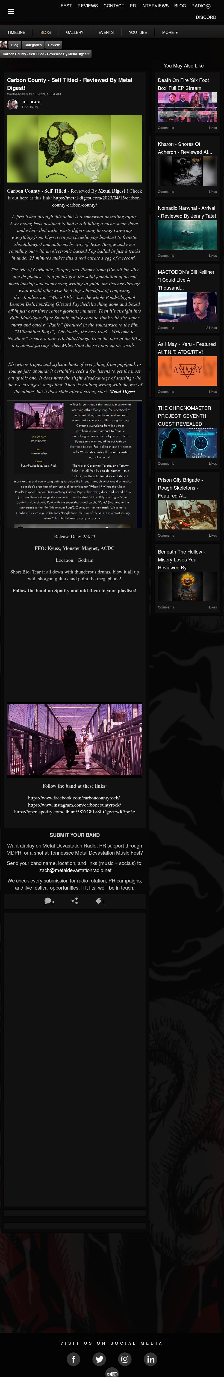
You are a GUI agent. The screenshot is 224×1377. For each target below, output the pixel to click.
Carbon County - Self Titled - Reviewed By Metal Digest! (46, 53)
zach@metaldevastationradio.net (74, 869)
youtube (138, 32)
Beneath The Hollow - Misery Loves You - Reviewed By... (181, 559)
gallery (74, 32)
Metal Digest (111, 190)
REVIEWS (88, 5)
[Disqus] (74, 988)
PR (133, 5)
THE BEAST (31, 101)
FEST (66, 5)
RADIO (198, 5)
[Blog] (5, 65)
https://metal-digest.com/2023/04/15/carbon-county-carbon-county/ (96, 201)
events (106, 32)
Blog (14, 44)
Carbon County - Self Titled (36, 190)
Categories (33, 44)
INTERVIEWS (155, 5)
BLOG (180, 5)
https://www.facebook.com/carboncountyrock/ (74, 797)
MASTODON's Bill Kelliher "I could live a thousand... (186, 279)
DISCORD (206, 17)
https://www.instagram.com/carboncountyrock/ (74, 804)
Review (54, 44)
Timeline (16, 32)
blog (45, 32)
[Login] (208, 5)
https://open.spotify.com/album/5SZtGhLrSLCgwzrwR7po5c (74, 811)
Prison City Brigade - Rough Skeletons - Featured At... (180, 487)
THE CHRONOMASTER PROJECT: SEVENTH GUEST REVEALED (184, 415)
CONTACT (114, 5)
